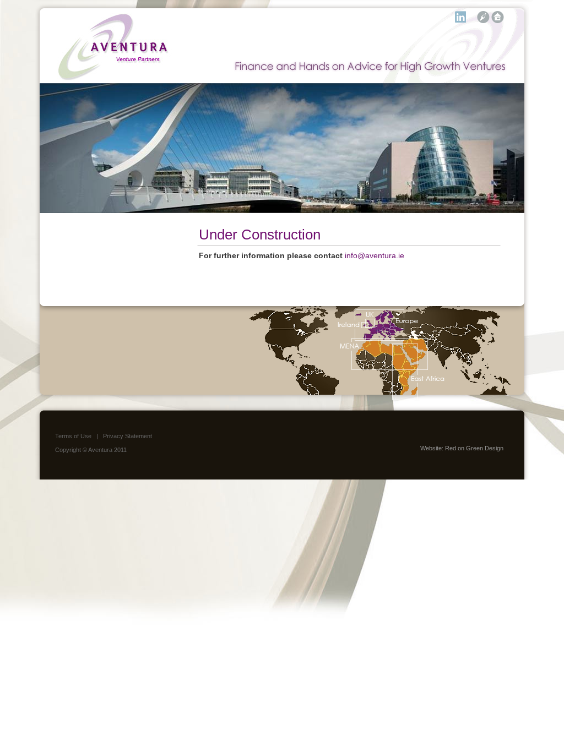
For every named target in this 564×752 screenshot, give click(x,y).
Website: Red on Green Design (461, 448)
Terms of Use (73, 436)
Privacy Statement (127, 436)
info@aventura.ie (374, 255)
